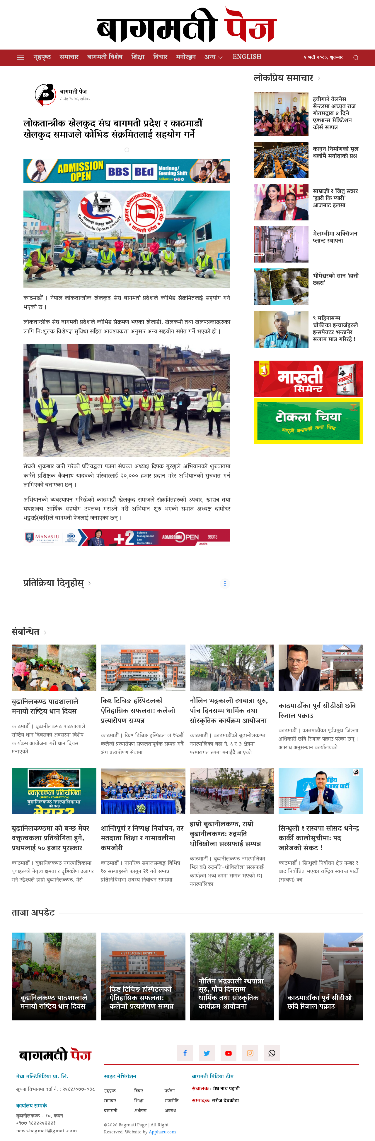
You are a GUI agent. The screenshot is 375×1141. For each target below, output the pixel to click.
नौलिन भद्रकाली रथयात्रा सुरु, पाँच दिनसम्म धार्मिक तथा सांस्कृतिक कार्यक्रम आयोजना (229, 711)
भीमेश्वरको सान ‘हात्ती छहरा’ (336, 280)
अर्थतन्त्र (140, 1111)
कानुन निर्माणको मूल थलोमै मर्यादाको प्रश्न (336, 153)
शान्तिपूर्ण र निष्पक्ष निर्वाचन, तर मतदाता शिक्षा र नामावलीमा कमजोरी (142, 839)
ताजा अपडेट (33, 913)
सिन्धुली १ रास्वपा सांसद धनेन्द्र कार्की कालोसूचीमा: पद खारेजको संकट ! (319, 839)
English (247, 58)
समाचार (69, 58)
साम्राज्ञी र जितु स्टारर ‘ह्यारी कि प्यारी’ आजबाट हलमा (335, 198)
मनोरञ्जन (186, 58)
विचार (160, 58)
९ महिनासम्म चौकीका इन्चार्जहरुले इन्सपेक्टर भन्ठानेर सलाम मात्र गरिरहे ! (335, 329)
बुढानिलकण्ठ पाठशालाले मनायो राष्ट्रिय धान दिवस (45, 707)
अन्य (209, 58)
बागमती (110, 1111)
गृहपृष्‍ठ (42, 58)
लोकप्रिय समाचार (283, 79)
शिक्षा (137, 58)
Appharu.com (162, 1132)
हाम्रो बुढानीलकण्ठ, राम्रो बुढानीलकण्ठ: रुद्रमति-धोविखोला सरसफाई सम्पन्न (225, 834)
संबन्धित (25, 633)
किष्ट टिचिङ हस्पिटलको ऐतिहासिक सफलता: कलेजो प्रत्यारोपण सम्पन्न (138, 711)
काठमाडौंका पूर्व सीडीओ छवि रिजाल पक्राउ (317, 711)
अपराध (170, 1111)
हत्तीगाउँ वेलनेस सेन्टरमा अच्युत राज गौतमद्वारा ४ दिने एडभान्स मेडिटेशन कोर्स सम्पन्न (334, 113)
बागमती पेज (73, 92)
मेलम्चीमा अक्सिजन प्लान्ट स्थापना (335, 238)
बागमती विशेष (104, 58)
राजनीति (171, 1101)
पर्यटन (170, 1091)
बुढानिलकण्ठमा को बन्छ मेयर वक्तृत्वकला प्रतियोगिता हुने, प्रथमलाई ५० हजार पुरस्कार (50, 839)
